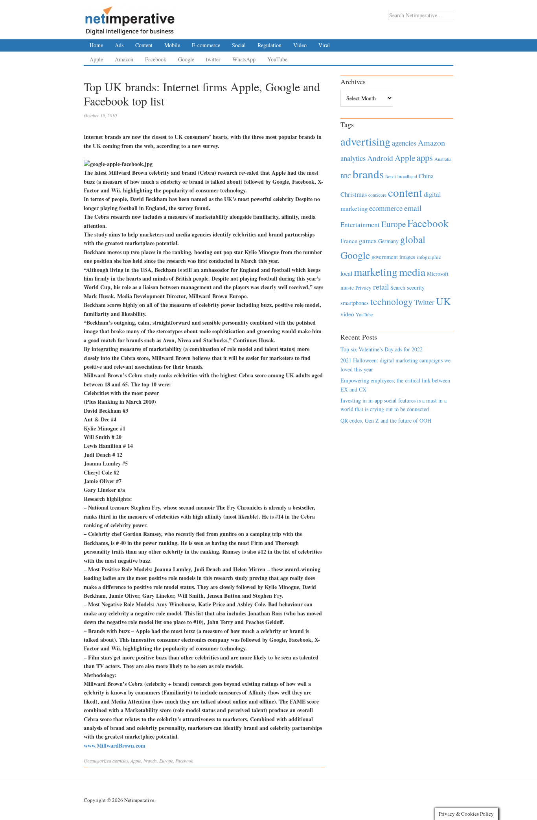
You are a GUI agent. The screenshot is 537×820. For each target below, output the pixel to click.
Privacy (363, 287)
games (368, 240)
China (426, 176)
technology (391, 301)
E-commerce (206, 45)
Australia (442, 159)
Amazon (124, 59)
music (347, 287)
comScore (377, 195)
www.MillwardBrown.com (114, 745)
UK (443, 301)
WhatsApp (244, 59)
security (416, 287)
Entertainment (360, 224)
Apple (96, 59)
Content (144, 45)
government (384, 256)
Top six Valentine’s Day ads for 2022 (381, 349)
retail (381, 286)
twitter (213, 59)
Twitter (424, 302)
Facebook (155, 59)
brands (150, 760)
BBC (345, 176)
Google (186, 59)
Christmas (353, 194)
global (412, 239)
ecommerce (386, 208)
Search (397, 287)
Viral (324, 45)
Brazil (390, 176)
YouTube (277, 59)
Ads (119, 45)
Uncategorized (97, 760)
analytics (353, 158)
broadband (407, 176)
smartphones (354, 303)
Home (96, 45)
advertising (365, 141)
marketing (375, 271)
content (405, 192)
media (412, 271)
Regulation (269, 45)
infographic (429, 256)
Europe (166, 760)
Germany (388, 241)
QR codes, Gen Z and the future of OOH (385, 420)
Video (300, 45)
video (347, 314)
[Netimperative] (130, 17)
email (413, 208)
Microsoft (438, 273)
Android (380, 158)
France (348, 241)
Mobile (172, 45)
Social (239, 45)
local (346, 273)
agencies (120, 760)
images (407, 256)
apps (425, 157)
